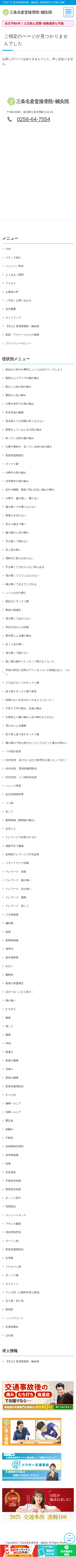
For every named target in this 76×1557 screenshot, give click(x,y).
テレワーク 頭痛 (16, 871)
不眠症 (9, 1137)
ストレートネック (16, 1215)
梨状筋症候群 (13, 1189)
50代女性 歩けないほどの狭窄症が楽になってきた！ (37, 760)
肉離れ (9, 1129)
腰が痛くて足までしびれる (21, 584)
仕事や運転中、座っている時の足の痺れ (29, 446)
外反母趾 (11, 1172)
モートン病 (12, 1240)
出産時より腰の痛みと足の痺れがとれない (30, 717)
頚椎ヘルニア (13, 1112)
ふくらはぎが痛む (16, 592)
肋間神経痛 (12, 940)
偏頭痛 (9, 923)
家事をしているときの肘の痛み (24, 429)
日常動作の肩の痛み (17, 481)
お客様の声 (12, 291)
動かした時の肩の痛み (18, 386)
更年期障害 (12, 957)
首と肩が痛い (13, 549)
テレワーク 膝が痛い (18, 880)
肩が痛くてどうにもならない (22, 575)
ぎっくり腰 (12, 1275)
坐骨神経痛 (12, 1154)
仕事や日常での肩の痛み (20, 403)
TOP (8, 248)
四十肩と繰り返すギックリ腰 (22, 734)
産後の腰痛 (12, 1077)
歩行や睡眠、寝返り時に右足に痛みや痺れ (30, 489)
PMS (8, 1043)
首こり (9, 811)
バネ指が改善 (13, 751)
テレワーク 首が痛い (18, 888)
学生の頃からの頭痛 (17, 627)
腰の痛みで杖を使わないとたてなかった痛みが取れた (37, 742)
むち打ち (11, 1008)
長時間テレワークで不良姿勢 (22, 854)
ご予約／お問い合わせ (18, 300)
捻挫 (8, 931)
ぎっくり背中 (13, 1197)
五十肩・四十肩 (15, 1300)
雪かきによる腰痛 (16, 725)
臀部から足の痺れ (16, 395)
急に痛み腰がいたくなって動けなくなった (30, 661)
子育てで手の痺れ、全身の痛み (24, 708)
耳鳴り (9, 1069)
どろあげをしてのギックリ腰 (22, 682)
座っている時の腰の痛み (20, 438)
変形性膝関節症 (15, 1086)
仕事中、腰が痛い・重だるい (22, 498)
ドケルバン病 (13, 1266)
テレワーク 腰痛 (16, 897)
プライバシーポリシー (18, 343)
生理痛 (9, 1257)
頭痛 (8, 1163)
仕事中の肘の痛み (16, 472)
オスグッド (12, 1283)
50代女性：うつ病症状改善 (21, 777)
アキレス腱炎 (13, 1223)
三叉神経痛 (12, 914)
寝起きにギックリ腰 (17, 601)
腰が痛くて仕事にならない (21, 506)
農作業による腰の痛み (18, 635)
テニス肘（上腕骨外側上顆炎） (24, 1292)
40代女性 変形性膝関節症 (21, 768)
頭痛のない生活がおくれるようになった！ (30, 699)
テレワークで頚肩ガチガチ (21, 837)
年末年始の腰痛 (15, 412)
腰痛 (8, 1017)
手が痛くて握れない (17, 541)
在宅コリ (11, 828)
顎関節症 (11, 1206)
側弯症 (9, 948)
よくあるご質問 (15, 274)
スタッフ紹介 (13, 257)
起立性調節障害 (15, 794)
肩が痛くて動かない (17, 652)
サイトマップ (13, 317)
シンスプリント (15, 1318)
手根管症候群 (13, 1180)
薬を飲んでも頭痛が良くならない (25, 420)
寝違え (9, 1051)
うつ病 (9, 802)
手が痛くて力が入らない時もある (25, 566)
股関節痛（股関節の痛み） (21, 820)
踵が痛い (11, 1000)
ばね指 (9, 1335)
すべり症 (11, 1094)
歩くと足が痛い (15, 644)
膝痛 (8, 1034)
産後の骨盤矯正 (15, 983)
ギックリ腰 (12, 463)
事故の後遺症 (13, 609)
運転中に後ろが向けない (20, 558)
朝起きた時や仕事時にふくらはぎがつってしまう (34, 369)
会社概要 (11, 308)
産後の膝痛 (12, 1060)
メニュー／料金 (15, 265)
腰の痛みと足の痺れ (17, 532)
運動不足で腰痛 (15, 845)
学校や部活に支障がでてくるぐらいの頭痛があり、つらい (38, 672)
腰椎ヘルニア (13, 1103)
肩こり (9, 1026)
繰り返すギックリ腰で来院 (21, 691)
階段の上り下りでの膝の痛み (22, 377)
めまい (9, 966)
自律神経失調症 (15, 1146)
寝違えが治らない (16, 515)
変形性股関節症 (15, 455)
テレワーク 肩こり (17, 905)
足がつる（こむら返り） (20, 991)
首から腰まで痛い (16, 524)
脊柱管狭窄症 (13, 1232)
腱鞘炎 (9, 974)
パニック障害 (13, 785)
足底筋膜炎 (12, 1326)
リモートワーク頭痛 (17, 862)
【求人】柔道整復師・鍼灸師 (22, 326)
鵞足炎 (9, 1120)
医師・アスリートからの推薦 (22, 334)
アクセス (11, 283)
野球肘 (9, 1309)
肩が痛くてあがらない (18, 618)
